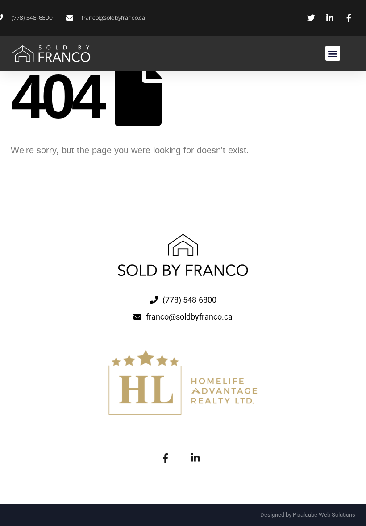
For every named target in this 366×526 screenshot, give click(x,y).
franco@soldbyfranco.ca (189, 316)
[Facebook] (165, 457)
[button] (332, 53)
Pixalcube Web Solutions (324, 514)
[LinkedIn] (195, 457)
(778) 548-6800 (189, 299)
